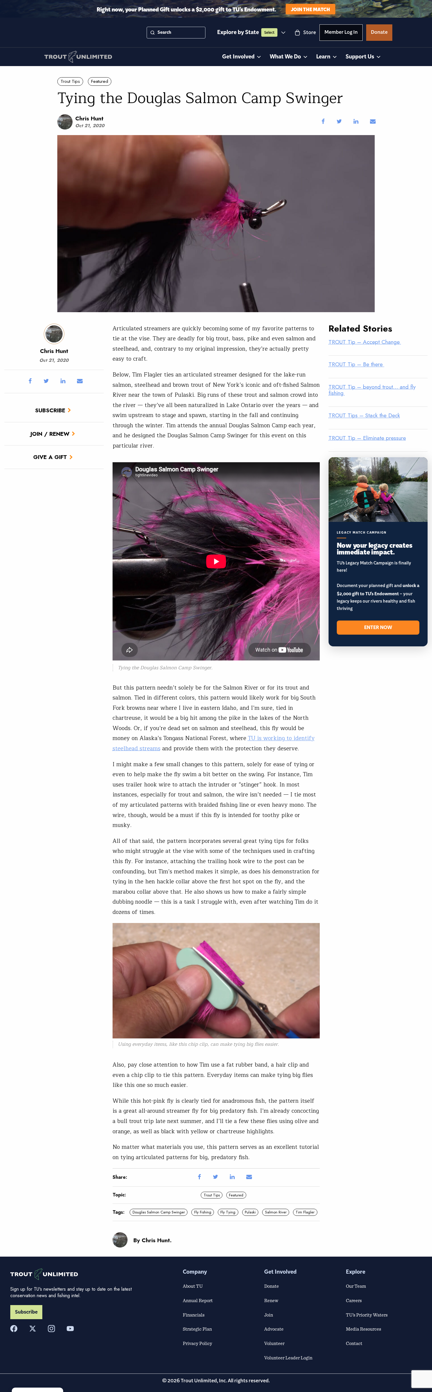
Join (268, 1314)
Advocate (274, 1328)
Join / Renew (50, 434)
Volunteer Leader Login (288, 1357)
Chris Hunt (89, 118)
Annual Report (198, 1300)
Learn (323, 57)
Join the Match (310, 9)
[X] (32, 1328)
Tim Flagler (305, 1212)
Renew (271, 1300)
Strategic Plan (197, 1328)
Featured (99, 81)
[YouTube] (70, 1328)
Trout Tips (70, 81)
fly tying (227, 1212)
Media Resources (363, 1328)
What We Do (285, 57)
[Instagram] (51, 1328)
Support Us (360, 57)
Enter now (378, 627)
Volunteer (274, 1343)
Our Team (356, 1286)
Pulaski (250, 1212)
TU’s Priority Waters (367, 1314)
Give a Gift (50, 457)
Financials (194, 1314)
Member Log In (341, 33)
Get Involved (238, 57)
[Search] (152, 32)
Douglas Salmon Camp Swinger (159, 1212)
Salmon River (276, 1212)
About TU (193, 1286)
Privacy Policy (197, 1343)
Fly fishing (202, 1212)
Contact (354, 1343)
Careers (354, 1300)
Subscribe (50, 410)
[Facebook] (13, 1328)
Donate (379, 33)
